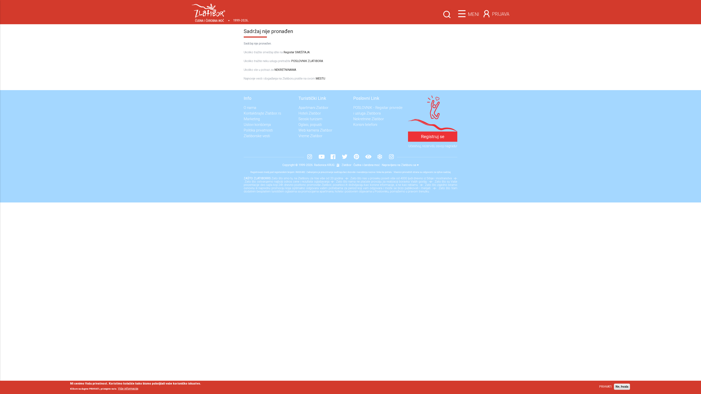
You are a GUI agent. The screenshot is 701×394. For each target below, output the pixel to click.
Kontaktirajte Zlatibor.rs (262, 113)
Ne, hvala (622, 386)
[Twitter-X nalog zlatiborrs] (344, 157)
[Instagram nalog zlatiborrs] (309, 157)
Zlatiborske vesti (257, 136)
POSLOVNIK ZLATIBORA (307, 61)
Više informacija (128, 388)
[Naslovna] (220, 11)
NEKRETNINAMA (285, 70)
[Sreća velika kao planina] (432, 98)
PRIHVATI (605, 386)
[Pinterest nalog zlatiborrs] (356, 157)
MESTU (320, 78)
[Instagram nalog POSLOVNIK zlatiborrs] (391, 157)
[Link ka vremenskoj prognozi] (379, 157)
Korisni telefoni (365, 124)
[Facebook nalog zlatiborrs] (333, 157)
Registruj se (432, 136)
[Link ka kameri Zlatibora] (368, 157)
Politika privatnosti (258, 130)
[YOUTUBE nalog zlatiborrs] (321, 157)
